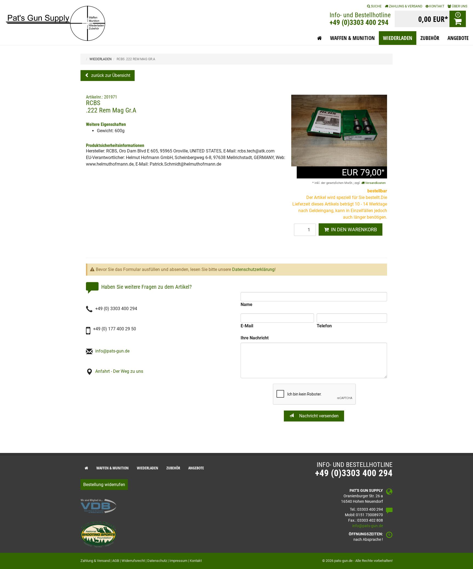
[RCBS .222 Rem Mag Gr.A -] (339, 130)
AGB (115, 561)
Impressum (178, 561)
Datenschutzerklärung (253, 269)
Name (246, 304)
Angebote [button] (458, 38)
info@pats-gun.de (112, 351)
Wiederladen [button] (397, 38)
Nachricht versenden (318, 415)
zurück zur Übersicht (110, 75)
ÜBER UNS (459, 6)
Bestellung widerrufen (104, 484)
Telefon (324, 325)
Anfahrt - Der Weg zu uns (119, 371)
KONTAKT (436, 6)
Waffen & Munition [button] (352, 38)
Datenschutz (157, 561)
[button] (319, 38)
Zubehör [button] (429, 38)
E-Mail (247, 325)
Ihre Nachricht (255, 337)
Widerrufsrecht (133, 561)
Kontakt (196, 561)
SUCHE (376, 6)
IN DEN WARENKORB (353, 229)
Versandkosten (375, 183)
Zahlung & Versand (405, 6)
